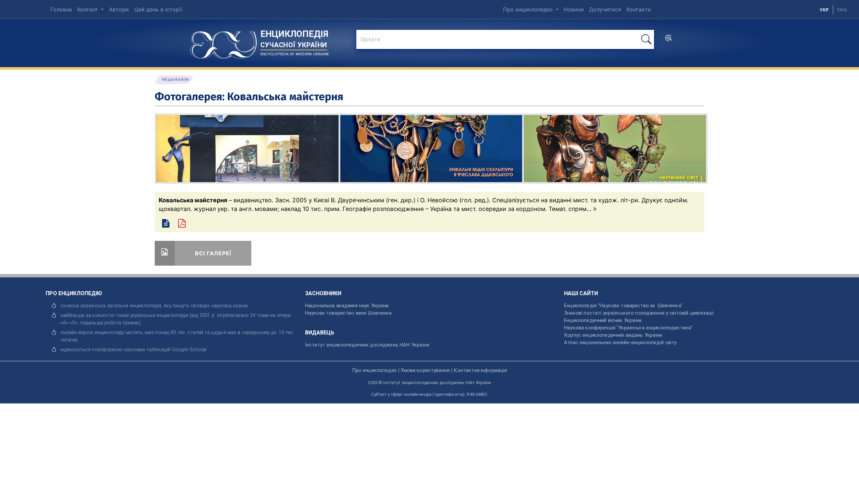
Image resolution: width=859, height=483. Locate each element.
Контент (88, 9)
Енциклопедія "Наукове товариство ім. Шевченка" (623, 306)
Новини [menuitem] (574, 9)
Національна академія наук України (347, 306)
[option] (842, 9)
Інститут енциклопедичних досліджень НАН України (367, 345)
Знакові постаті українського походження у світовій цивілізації (639, 313)
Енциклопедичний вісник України (603, 320)
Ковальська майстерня (285, 96)
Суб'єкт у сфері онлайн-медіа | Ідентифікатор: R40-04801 (429, 394)
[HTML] (167, 224)
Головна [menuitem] (61, 9)
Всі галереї (213, 253)
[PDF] (185, 224)
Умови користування (425, 370)
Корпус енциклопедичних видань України (613, 335)
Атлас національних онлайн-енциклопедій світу (620, 342)
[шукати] (646, 39)
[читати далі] (595, 208)
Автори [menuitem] (119, 9)
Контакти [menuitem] (638, 9)
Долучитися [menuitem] (605, 9)
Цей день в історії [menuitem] (158, 9)
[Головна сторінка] (223, 42)
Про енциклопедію (528, 9)
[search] (668, 40)
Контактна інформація (480, 370)
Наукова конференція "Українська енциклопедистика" (628, 328)
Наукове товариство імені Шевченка (348, 313)
